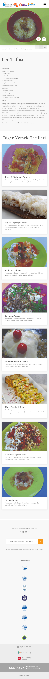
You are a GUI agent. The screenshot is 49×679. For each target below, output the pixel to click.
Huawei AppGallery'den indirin (24, 658)
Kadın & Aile (12, 49)
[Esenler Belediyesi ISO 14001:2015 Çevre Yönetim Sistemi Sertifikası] (24, 578)
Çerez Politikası (39, 549)
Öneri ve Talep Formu (15, 5)
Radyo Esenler (31, 5)
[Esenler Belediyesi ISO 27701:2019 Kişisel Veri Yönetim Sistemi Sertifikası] (24, 598)
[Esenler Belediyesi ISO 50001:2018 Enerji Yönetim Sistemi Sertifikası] (24, 627)
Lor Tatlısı (29, 49)
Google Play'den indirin (24, 652)
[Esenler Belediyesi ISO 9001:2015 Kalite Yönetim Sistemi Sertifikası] (24, 568)
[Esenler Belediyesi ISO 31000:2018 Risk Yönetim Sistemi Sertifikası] (24, 607)
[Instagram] (26, 532)
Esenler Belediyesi (7, 4)
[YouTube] (29, 532)
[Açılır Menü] (45, 4)
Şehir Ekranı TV (23, 5)
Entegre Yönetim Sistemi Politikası (15, 549)
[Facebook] (20, 532)
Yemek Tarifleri (21, 49)
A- (37, 48)
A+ (41, 48)
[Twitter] (23, 532)
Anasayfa (4, 49)
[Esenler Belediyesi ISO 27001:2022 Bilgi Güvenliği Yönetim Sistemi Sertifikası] (24, 588)
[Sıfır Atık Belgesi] (24, 637)
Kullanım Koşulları (29, 549)
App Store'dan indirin (24, 647)
